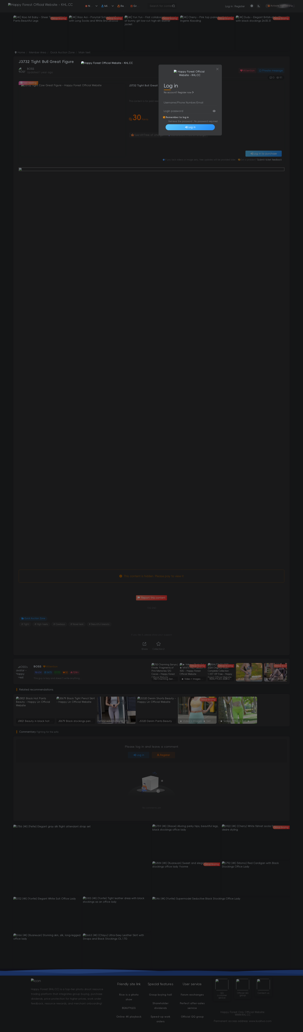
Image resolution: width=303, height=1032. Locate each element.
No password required (205, 121)
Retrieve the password (180, 121)
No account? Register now (177, 92)
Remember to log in (177, 117)
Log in (191, 127)
